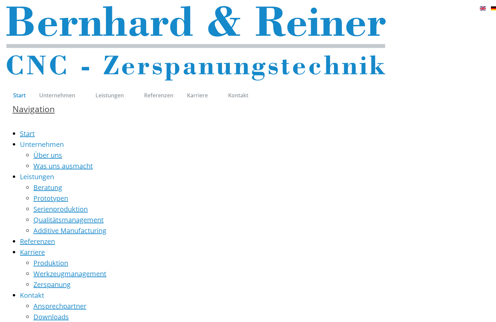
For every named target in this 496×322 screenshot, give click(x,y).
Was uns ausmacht (63, 165)
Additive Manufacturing (69, 230)
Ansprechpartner (59, 306)
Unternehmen (42, 144)
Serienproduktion (60, 209)
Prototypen (50, 198)
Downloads (51, 316)
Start (27, 133)
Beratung (47, 187)
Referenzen (37, 241)
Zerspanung (52, 284)
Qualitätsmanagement (68, 219)
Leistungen (37, 176)
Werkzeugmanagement (69, 273)
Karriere (32, 252)
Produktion (50, 262)
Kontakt (32, 295)
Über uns (47, 155)
